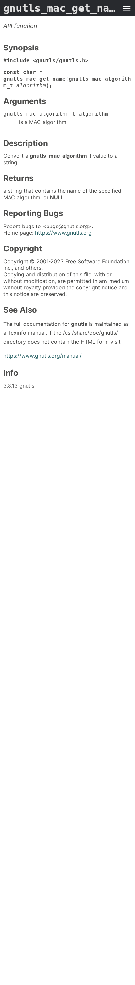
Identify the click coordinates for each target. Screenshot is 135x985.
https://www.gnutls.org (63, 232)
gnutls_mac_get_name (61, 8)
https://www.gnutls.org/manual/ (42, 355)
